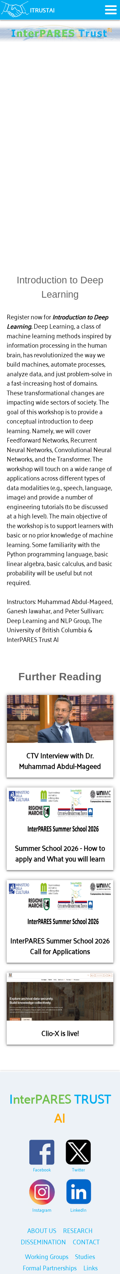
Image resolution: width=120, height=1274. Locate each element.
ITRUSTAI (42, 9)
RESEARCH (78, 1230)
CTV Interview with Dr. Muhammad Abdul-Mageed (60, 760)
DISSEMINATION (43, 1241)
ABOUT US (41, 1230)
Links (90, 1267)
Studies (85, 1256)
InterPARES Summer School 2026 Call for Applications (60, 945)
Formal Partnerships (50, 1267)
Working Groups (46, 1256)
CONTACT (86, 1241)
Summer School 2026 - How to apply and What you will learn (60, 853)
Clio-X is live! (60, 1032)
